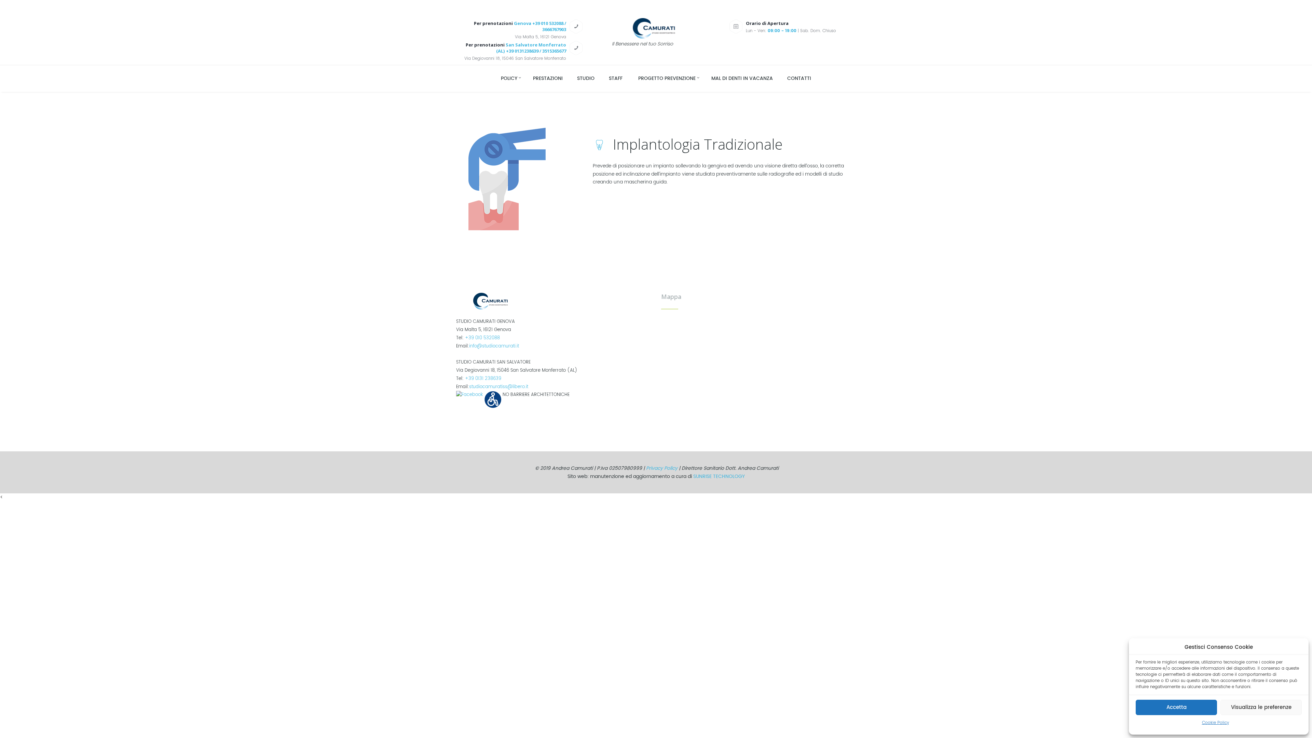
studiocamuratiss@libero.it (498, 387)
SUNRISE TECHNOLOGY (719, 476)
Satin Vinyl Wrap (223, 505)
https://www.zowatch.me (87, 497)
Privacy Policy (662, 468)
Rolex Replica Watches (144, 497)
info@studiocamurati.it (494, 346)
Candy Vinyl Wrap (20, 505)
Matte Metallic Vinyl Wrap (174, 505)
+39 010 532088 (482, 338)
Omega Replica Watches (28, 497)
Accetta (1176, 707)
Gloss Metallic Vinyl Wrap (115, 505)
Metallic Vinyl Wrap (63, 505)
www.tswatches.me (193, 497)
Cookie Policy (1215, 723)
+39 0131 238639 (483, 378)
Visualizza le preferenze (1261, 707)
